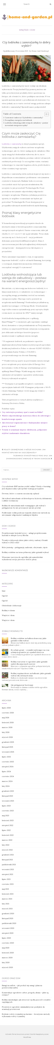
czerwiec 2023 (8, 811)
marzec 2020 (7, 957)
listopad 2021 (7, 860)
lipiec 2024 (6, 771)
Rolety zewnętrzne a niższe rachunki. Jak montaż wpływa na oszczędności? (24, 451)
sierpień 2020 (7, 933)
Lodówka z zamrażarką (11, 144)
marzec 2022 (7, 840)
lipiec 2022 (6, 830)
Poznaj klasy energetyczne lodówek (18, 120)
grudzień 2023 (8, 791)
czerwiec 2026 (8, 713)
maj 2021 (5, 889)
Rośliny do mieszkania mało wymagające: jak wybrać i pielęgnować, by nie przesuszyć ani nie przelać (24, 506)
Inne (4, 591)
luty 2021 (5, 904)
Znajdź (46, 470)
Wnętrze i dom (27, 30)
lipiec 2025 (6, 757)
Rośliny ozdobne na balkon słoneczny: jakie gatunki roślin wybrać (28, 639)
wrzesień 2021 (8, 869)
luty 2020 (6, 962)
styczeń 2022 (7, 850)
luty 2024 (5, 786)
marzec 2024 (7, 781)
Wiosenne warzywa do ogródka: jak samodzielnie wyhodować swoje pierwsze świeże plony (22, 558)
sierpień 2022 (7, 825)
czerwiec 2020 (8, 943)
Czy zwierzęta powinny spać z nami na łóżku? (22, 412)
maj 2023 (5, 815)
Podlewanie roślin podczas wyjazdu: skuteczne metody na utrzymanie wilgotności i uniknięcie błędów (26, 514)
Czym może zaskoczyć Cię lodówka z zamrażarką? (24, 118)
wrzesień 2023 (8, 801)
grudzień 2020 (8, 913)
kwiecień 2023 (8, 820)
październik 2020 (9, 923)
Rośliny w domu (8, 610)
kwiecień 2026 (8, 722)
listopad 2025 (7, 747)
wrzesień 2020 (8, 928)
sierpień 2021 (7, 874)
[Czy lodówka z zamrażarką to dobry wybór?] (26, 68)
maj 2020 (5, 948)
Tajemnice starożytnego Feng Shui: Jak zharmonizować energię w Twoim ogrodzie (29, 457)
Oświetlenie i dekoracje (11, 605)
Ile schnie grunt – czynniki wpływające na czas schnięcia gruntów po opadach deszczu (30, 651)
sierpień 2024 (7, 766)
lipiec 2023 (6, 806)
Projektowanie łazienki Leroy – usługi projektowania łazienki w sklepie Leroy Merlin (24, 534)
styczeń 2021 (7, 908)
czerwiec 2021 (8, 884)
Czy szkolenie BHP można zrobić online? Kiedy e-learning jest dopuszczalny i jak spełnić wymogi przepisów (26, 487)
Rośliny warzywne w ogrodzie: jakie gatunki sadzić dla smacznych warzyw (29, 663)
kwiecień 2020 (8, 953)
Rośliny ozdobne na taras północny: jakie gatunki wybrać (25, 552)
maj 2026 (5, 717)
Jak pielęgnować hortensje (22, 685)
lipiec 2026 (6, 708)
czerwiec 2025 (8, 762)
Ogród (4, 596)
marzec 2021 (7, 899)
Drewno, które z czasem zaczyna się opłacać (20, 493)
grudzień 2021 (8, 855)
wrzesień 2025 (8, 752)
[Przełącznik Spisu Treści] (45, 114)
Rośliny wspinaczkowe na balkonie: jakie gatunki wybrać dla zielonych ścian (31, 674)
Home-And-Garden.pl (40, 51)
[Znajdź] (50, 4)
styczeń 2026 (7, 737)
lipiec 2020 (6, 938)
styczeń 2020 (7, 967)
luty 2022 (5, 845)
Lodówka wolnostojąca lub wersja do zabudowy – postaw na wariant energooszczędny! (26, 124)
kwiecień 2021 (7, 894)
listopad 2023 (7, 796)
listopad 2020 (7, 918)
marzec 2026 (7, 727)
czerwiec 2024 (8, 776)
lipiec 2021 (6, 879)
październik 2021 (9, 864)
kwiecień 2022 (8, 835)
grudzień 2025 (8, 742)
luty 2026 (5, 732)
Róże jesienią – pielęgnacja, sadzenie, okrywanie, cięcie (25, 547)
